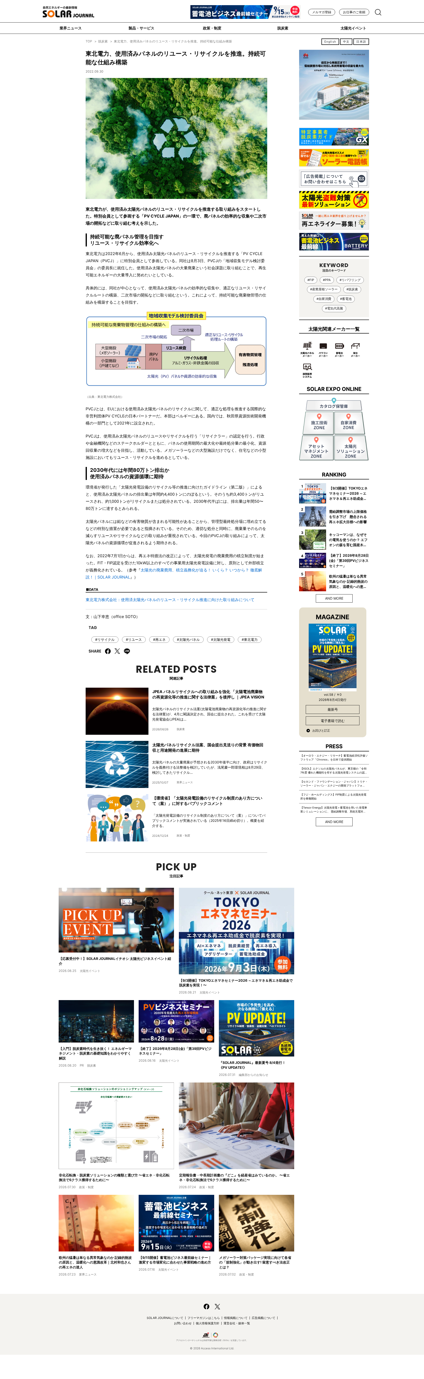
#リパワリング (350, 280)
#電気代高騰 (334, 308)
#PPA (327, 280)
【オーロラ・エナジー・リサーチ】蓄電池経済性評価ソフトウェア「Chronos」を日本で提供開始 (334, 757)
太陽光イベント (353, 28)
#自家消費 (324, 299)
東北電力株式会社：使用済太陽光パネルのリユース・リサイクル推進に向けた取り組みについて (170, 599)
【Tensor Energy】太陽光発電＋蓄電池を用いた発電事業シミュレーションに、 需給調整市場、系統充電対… (333, 809)
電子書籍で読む (333, 721)
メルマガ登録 (321, 12)
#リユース (134, 639)
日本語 (361, 41)
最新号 (333, 709)
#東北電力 (250, 639)
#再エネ (159, 639)
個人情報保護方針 (207, 1323)
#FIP (310, 280)
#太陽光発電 (220, 639)
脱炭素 (282, 28)
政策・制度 (212, 28)
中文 (346, 41)
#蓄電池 (346, 299)
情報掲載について (236, 1318)
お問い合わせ (183, 1323)
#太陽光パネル (188, 639)
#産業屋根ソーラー (324, 289)
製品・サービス (141, 28)
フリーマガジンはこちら (203, 1318)
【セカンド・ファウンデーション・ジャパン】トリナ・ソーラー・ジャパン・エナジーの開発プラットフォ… (334, 783)
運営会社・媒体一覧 (237, 1323)
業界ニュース (71, 28)
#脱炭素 (352, 289)
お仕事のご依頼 (354, 12)
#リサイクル (105, 639)
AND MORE (334, 598)
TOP (89, 41)
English (330, 41)
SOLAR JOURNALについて (165, 1318)
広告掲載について (263, 1318)
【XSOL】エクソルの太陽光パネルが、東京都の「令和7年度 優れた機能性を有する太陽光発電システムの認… (333, 770)
